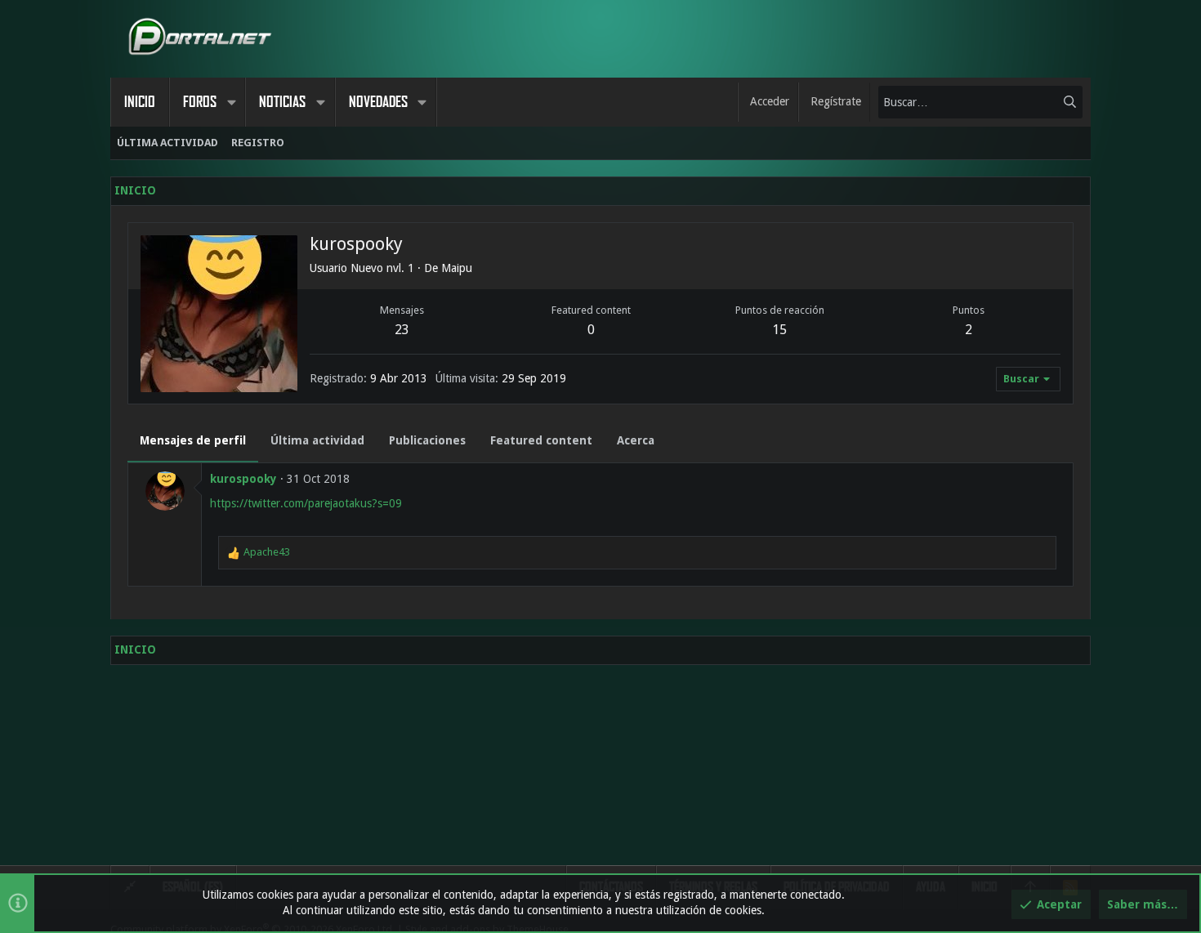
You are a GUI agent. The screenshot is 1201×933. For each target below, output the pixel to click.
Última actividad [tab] (317, 440)
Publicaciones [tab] (427, 440)
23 (402, 329)
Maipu (456, 268)
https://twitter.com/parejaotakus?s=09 (306, 503)
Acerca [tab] (635, 440)
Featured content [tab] (541, 440)
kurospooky (243, 478)
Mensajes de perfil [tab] (193, 440)
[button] (231, 102)
